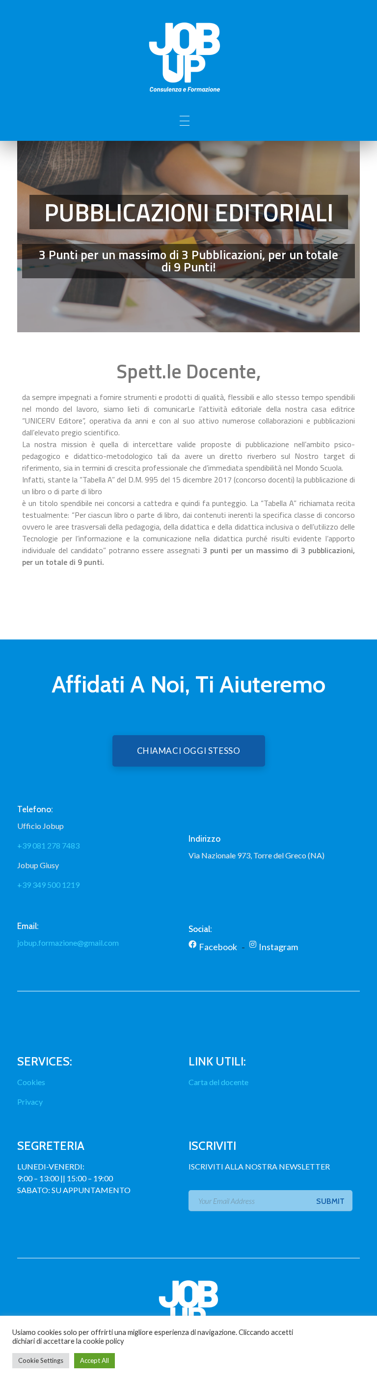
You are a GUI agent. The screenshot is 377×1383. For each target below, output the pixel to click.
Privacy (30, 1101)
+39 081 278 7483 (48, 845)
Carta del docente (218, 1082)
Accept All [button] (94, 1360)
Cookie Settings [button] (40, 1360)
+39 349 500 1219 (48, 884)
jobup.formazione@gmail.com (68, 942)
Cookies (31, 1082)
